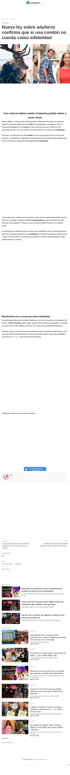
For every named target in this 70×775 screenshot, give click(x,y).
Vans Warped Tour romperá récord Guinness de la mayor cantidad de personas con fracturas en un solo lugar (48, 637)
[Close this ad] (68, 764)
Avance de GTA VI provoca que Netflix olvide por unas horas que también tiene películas (46, 691)
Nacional (33, 630)
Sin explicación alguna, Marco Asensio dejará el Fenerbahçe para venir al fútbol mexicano (46, 727)
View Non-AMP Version (41, 759)
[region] (35, 10)
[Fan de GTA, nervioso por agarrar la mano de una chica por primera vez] (11, 618)
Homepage (5, 19)
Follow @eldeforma (7, 742)
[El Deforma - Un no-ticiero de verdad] (35, 2)
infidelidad (18, 564)
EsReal (32, 648)
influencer (14, 337)
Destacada (13, 19)
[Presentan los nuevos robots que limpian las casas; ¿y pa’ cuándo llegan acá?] (15, 655)
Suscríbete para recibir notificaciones (36, 469)
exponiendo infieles (7, 564)
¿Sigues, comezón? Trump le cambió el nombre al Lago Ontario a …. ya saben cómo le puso (46, 709)
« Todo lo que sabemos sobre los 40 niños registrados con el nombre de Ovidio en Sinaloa (16, 546)
